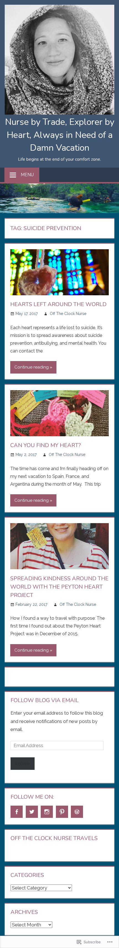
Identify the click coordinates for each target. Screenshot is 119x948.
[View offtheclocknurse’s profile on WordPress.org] (77, 812)
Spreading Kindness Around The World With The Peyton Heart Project (59, 587)
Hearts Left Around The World (58, 304)
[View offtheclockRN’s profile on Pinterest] (62, 812)
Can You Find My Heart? (45, 445)
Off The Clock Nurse (68, 313)
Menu (27, 174)
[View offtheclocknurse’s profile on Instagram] (47, 812)
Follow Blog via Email (45, 700)
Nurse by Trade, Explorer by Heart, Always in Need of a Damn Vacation (59, 135)
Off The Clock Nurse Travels (54, 838)
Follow (22, 763)
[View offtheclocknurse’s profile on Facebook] (17, 812)
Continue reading (31, 367)
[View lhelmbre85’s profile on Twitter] (32, 812)
